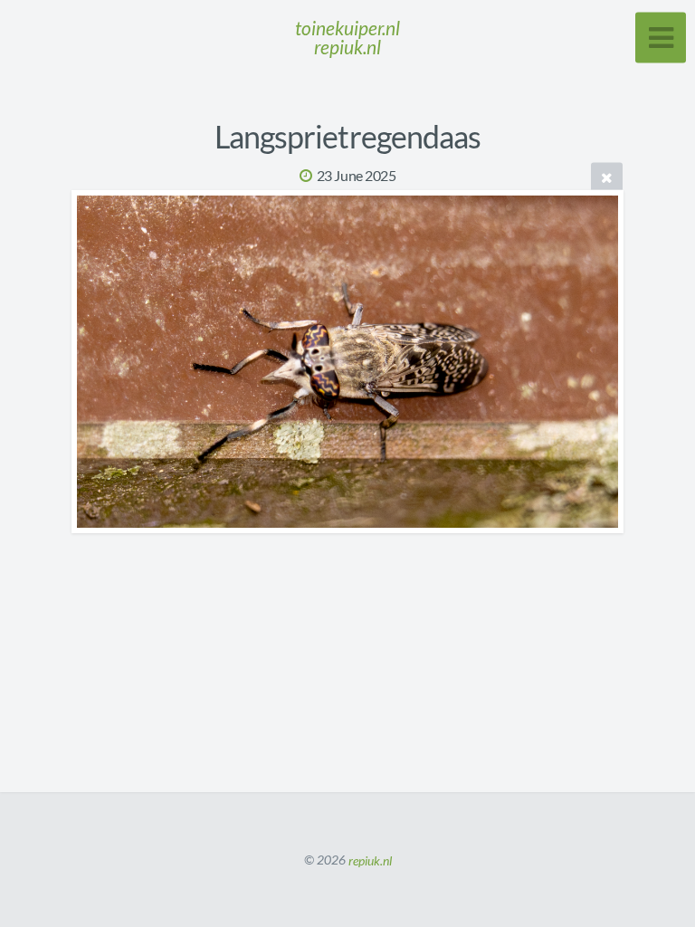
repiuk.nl (370, 859)
